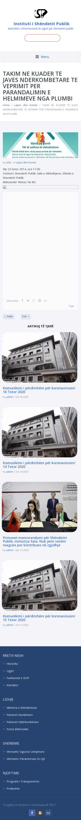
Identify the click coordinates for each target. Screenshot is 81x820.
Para (10, 316)
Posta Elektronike (17, 729)
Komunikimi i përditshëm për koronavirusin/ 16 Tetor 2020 (39, 390)
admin (9, 397)
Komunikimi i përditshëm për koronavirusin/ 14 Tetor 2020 (39, 465)
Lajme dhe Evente (25, 105)
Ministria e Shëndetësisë (22, 707)
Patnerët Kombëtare (20, 715)
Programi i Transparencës (23, 781)
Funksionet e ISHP (18, 678)
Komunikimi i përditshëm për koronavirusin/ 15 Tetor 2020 (39, 618)
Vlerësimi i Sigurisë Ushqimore (25, 751)
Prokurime (13, 788)
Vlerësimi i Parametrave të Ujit (26, 759)
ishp (8, 162)
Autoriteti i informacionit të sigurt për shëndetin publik (40, 28)
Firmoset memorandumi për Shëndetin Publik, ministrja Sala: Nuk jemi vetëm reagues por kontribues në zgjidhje (35, 541)
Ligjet (10, 671)
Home (6, 105)
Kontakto (12, 685)
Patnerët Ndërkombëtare (23, 722)
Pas (24, 316)
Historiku (12, 663)
